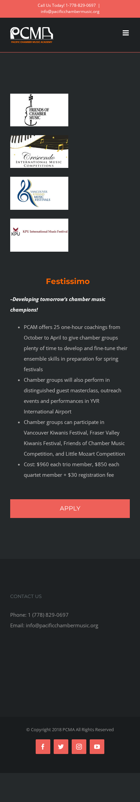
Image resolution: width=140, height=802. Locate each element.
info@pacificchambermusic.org (70, 11)
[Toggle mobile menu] (126, 32)
